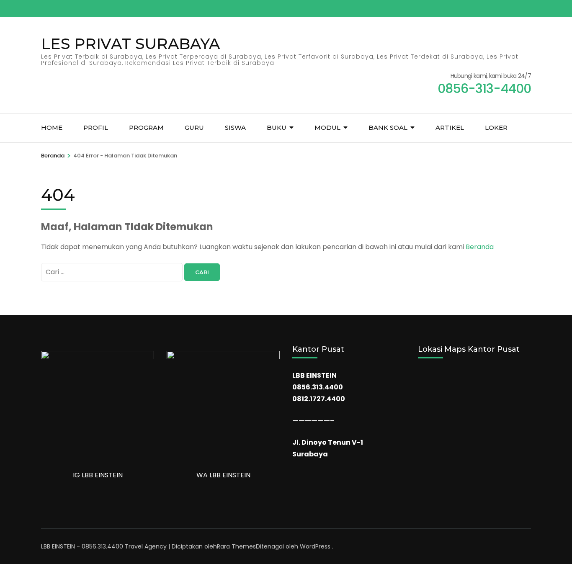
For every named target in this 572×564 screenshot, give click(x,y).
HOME (51, 127)
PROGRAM (146, 127)
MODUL (327, 127)
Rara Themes (236, 546)
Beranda (480, 247)
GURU (194, 127)
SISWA (235, 127)
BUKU (276, 127)
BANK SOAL (387, 127)
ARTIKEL (449, 127)
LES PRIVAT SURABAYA (130, 43)
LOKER (496, 127)
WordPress (315, 546)
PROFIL (95, 127)
